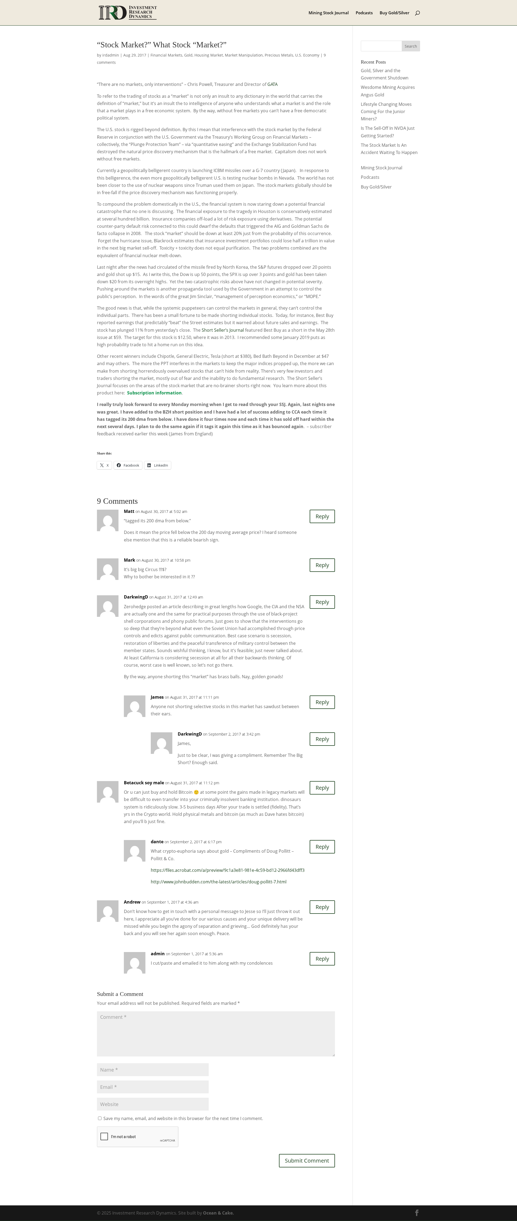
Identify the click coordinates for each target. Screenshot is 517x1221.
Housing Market (208, 55)
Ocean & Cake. (218, 1213)
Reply (322, 516)
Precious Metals (279, 55)
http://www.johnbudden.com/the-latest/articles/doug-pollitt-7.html (219, 882)
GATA (272, 84)
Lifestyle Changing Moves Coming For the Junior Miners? (386, 111)
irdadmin (110, 55)
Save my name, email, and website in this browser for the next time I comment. (183, 1118)
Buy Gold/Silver (394, 13)
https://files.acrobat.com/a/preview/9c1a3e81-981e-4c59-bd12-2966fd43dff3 (228, 870)
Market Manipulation (244, 55)
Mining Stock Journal (329, 13)
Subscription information (154, 393)
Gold (188, 55)
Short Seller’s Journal (223, 330)
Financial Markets (166, 55)
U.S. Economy (307, 55)
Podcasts (364, 13)
